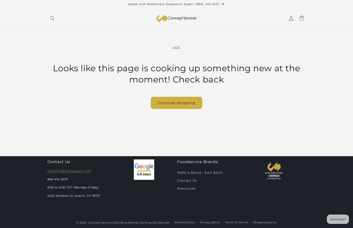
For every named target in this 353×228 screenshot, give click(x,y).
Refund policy (184, 222)
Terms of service (237, 222)
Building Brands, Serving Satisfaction (142, 222)
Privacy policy (210, 222)
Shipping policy (265, 222)
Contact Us (187, 180)
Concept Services (100, 222)
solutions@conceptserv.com (69, 170)
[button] (52, 18)
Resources (186, 188)
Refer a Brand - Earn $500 (199, 172)
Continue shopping (176, 103)
